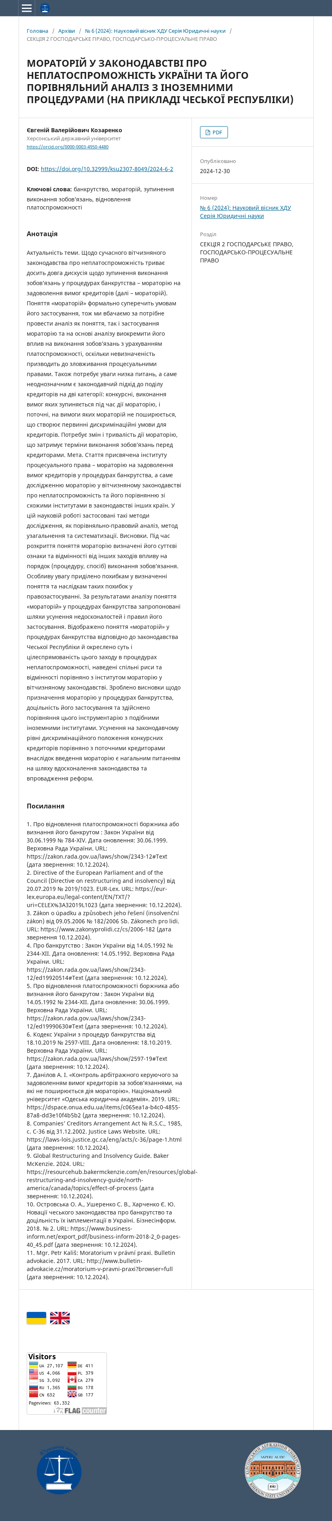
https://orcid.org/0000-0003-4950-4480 (68, 147)
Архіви (66, 30)
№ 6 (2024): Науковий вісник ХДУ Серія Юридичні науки (155, 30)
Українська (36, 1318)
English (60, 1318)
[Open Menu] (27, 8)
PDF (216, 132)
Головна (37, 30)
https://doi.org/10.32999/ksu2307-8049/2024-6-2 (107, 169)
